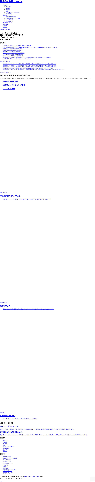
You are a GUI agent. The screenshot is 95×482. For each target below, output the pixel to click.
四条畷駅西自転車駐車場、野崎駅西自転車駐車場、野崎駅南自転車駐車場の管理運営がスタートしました (34, 69)
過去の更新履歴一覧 (5, 61)
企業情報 (5, 5)
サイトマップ (6, 474)
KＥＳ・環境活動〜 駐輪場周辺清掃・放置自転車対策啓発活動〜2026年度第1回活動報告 (29, 66)
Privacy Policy (27, 476)
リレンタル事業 (9, 19)
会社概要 (8, 9)
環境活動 (5, 451)
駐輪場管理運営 (7, 456)
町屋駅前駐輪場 (11, 51)
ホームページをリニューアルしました (17, 58)
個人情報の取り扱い (8, 472)
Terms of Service (36, 476)
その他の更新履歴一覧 (5, 72)
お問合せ (5, 25)
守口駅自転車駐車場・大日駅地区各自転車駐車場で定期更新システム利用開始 (27, 57)
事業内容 (5, 15)
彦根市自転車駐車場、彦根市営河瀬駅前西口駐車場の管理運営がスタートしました (28, 68)
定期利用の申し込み (8, 463)
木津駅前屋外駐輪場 (12, 48)
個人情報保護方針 (7, 471)
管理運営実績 (9, 13)
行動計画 (5, 449)
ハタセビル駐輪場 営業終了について (17, 45)
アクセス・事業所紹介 (8, 446)
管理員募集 (5, 24)
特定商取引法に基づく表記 (9, 469)
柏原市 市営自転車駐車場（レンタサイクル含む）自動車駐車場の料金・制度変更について (30, 47)
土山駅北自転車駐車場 (13, 50)
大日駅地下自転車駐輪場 (13, 53)
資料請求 (5, 27)
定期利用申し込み (7, 22)
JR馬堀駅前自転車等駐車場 (13, 54)
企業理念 (8, 8)
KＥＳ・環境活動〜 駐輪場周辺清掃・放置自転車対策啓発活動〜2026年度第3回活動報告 (29, 64)
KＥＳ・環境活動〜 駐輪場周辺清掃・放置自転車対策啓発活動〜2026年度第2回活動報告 (29, 65)
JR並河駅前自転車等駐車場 (13, 56)
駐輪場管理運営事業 (11, 16)
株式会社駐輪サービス (11, 1)
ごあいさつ (8, 6)
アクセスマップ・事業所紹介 (13, 12)
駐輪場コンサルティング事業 (13, 18)
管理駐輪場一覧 (9, 21)
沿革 (7, 11)
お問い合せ (5, 465)
